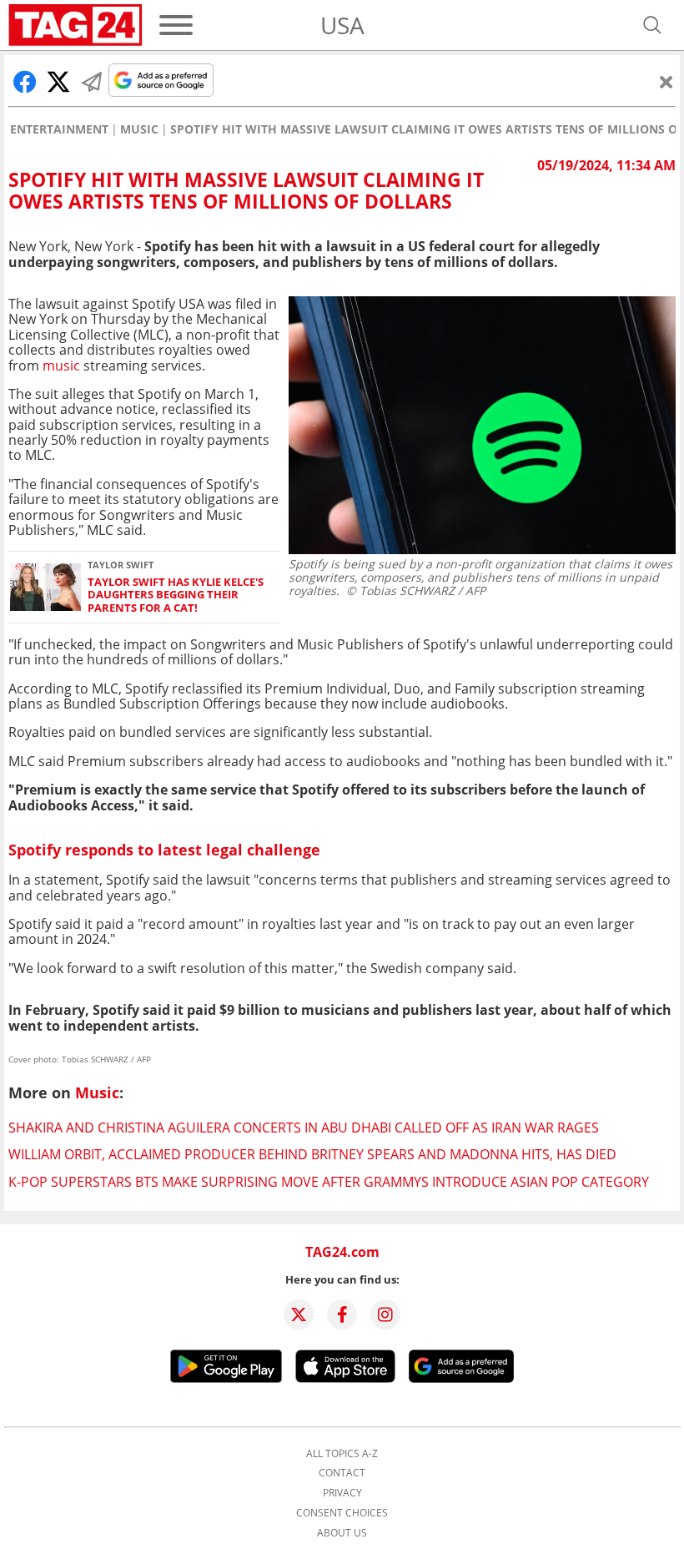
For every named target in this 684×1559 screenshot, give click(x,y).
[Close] (666, 82)
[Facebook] (342, 1314)
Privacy (342, 1493)
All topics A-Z (342, 1454)
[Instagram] (385, 1314)
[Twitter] (299, 1314)
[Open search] (652, 25)
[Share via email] (91, 81)
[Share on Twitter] (58, 81)
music (61, 365)
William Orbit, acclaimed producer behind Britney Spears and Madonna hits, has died (312, 1154)
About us (342, 1533)
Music (139, 129)
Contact (342, 1473)
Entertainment (59, 129)
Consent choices (342, 1513)
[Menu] (176, 25)
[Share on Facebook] (25, 81)
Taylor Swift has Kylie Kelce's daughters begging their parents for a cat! (176, 595)
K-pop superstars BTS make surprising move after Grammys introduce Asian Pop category (328, 1182)
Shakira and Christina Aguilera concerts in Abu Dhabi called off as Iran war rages (303, 1127)
